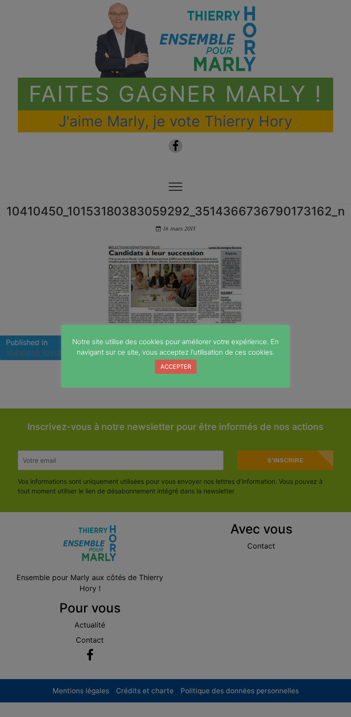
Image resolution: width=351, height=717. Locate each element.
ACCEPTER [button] (175, 366)
